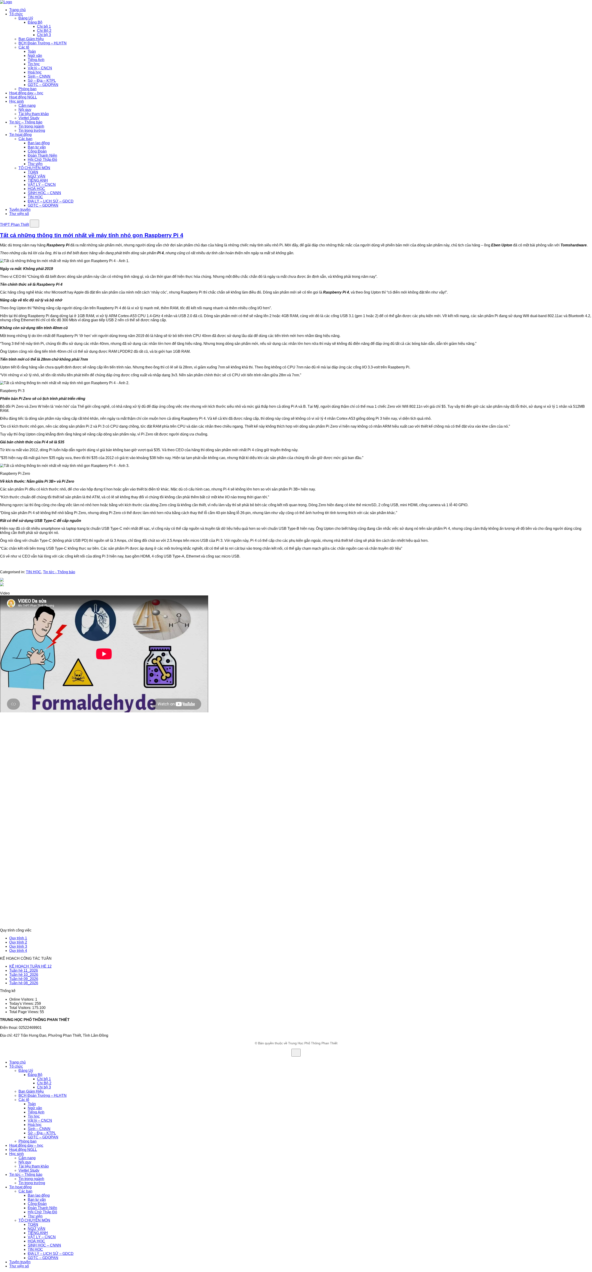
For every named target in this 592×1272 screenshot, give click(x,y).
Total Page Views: (24, 1012)
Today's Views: (22, 1003)
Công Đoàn (37, 151)
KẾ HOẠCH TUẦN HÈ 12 (30, 966)
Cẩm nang (27, 105)
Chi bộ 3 (44, 35)
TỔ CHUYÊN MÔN (34, 168)
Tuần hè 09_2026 (23, 979)
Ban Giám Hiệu (31, 39)
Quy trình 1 (18, 938)
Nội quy (24, 110)
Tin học (34, 64)
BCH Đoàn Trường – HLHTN (42, 43)
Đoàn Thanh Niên (42, 155)
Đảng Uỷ (25, 18)
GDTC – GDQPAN (43, 85)
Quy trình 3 (18, 946)
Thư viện (35, 164)
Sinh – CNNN (39, 76)
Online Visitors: (22, 999)
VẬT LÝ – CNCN (42, 185)
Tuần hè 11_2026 (23, 970)
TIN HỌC (35, 197)
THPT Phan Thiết (14, 225)
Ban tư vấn (37, 147)
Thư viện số (19, 214)
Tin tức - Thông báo (59, 572)
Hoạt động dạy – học (26, 93)
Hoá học (35, 72)
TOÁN (33, 172)
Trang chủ (17, 10)
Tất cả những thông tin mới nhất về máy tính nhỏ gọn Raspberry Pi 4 (91, 235)
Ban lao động (39, 143)
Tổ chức (16, 14)
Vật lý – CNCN (40, 68)
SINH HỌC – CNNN (44, 193)
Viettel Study (28, 118)
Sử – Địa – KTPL (42, 81)
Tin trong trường (31, 130)
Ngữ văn (35, 56)
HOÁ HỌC (36, 189)
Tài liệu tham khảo (33, 114)
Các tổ (23, 47)
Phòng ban (27, 89)
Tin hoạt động (20, 135)
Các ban (25, 139)
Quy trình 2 (18, 942)
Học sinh (16, 101)
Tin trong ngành (31, 126)
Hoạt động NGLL (23, 97)
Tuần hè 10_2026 (23, 975)
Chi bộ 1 (44, 26)
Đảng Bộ (35, 22)
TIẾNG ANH (38, 180)
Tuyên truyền (20, 209)
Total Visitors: (20, 1008)
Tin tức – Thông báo (25, 122)
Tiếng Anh (36, 60)
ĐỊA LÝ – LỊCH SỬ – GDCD (51, 201)
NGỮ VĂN (36, 176)
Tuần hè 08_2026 (23, 983)
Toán (32, 51)
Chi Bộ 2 (44, 31)
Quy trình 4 (18, 951)
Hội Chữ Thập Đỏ (42, 160)
